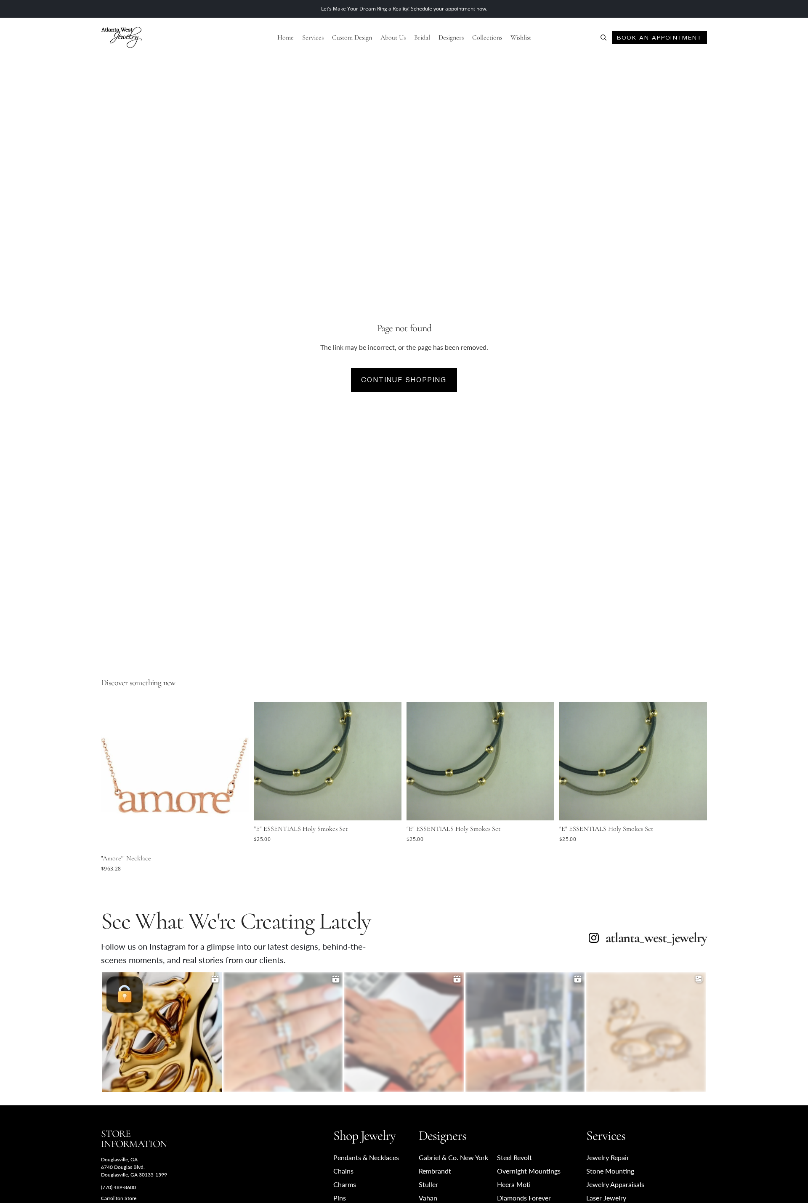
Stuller (428, 1184)
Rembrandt (435, 1171)
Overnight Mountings (529, 1171)
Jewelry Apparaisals (615, 1184)
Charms (344, 1184)
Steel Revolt (514, 1157)
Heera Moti (514, 1184)
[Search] (603, 37)
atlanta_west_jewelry (656, 938)
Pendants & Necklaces (366, 1157)
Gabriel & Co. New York (453, 1157)
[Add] (235, 837)
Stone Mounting (610, 1171)
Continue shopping (404, 380)
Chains (343, 1171)
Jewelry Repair (607, 1157)
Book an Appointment (659, 37)
